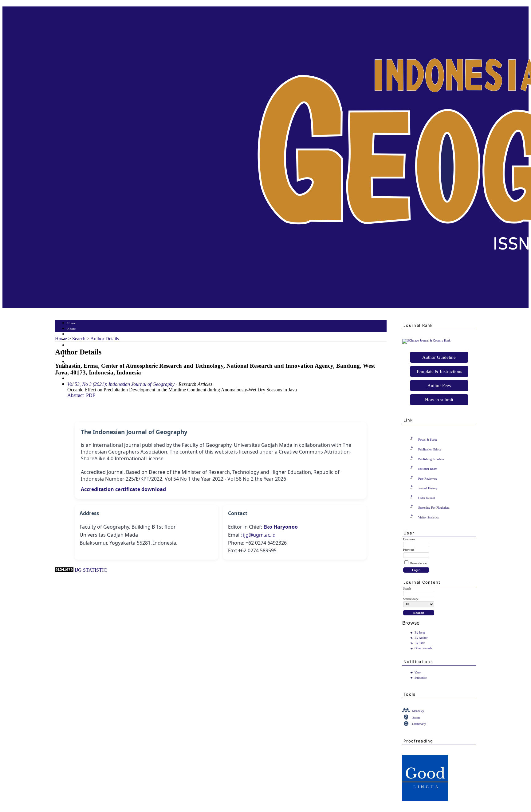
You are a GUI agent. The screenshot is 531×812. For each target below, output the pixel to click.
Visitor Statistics (428, 517)
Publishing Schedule (431, 459)
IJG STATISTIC (91, 570)
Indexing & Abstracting (83, 378)
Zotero (416, 717)
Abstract (75, 395)
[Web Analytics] (64, 570)
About (71, 328)
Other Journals (423, 648)
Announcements (78, 362)
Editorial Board (427, 468)
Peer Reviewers (427, 478)
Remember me (418, 563)
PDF (90, 395)
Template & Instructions (439, 371)
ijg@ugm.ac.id (259, 534)
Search (71, 345)
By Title (420, 643)
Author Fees (439, 385)
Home (71, 323)
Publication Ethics (429, 449)
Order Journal (426, 498)
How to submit (439, 399)
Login (71, 334)
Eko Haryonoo (280, 526)
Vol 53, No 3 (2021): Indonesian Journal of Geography (121, 384)
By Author (421, 637)
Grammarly (419, 724)
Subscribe (421, 677)
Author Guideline (439, 357)
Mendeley (418, 711)
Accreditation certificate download (123, 489)
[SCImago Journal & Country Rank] (426, 340)
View (418, 672)
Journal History (427, 488)
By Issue (420, 632)
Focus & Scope (427, 439)
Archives (73, 356)
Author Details (104, 338)
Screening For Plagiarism (434, 507)
